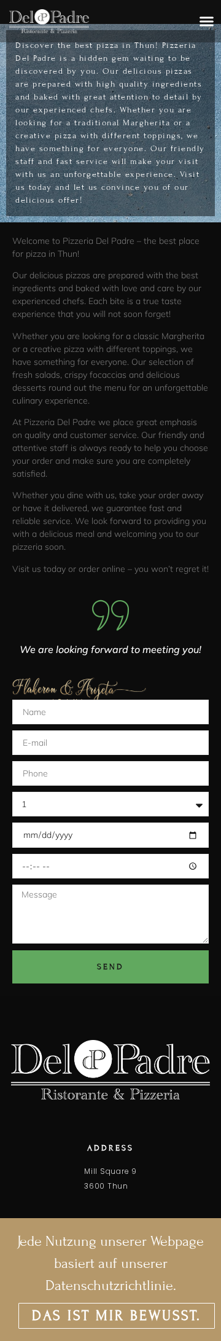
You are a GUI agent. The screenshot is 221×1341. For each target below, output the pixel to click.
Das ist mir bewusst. (116, 1315)
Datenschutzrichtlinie (109, 1285)
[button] (207, 21)
